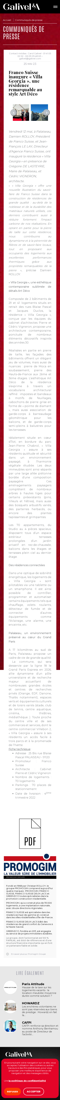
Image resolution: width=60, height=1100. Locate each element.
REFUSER (12, 1091)
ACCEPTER (33, 1091)
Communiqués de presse (28, 20)
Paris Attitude (33, 984)
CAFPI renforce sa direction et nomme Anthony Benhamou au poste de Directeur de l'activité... (40, 1030)
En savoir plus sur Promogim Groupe (28, 954)
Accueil (7, 20)
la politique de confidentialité (27, 1080)
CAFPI (26, 1022)
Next (46, 112)
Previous (13, 112)
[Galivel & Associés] (21, 6)
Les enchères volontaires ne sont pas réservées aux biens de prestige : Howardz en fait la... (39, 1011)
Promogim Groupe (15, 877)
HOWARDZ (31, 1003)
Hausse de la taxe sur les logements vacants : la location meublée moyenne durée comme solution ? (39, 991)
